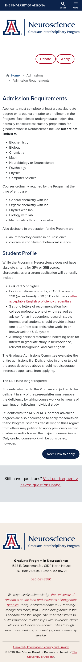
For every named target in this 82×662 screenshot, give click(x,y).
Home (15, 75)
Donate (45, 59)
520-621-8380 (41, 579)
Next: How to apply (61, 454)
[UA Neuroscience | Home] (41, 27)
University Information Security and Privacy (41, 647)
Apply (65, 59)
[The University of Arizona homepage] (24, 5)
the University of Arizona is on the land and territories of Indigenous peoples (41, 600)
